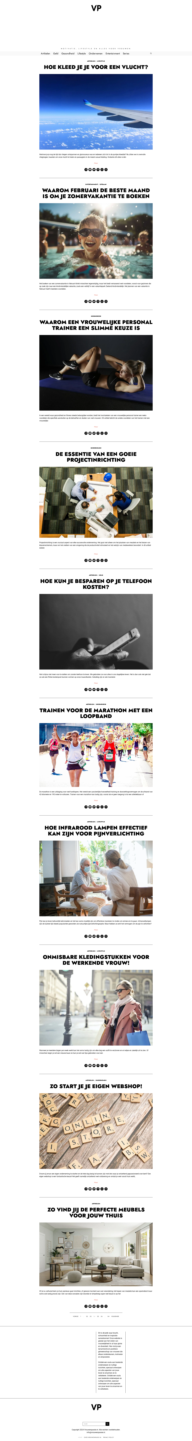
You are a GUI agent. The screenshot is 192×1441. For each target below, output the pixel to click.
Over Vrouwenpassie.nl (92, 1437)
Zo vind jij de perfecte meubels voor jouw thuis (96, 1212)
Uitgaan (103, 184)
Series (126, 53)
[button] (107, 1424)
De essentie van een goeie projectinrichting (96, 457)
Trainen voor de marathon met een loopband (96, 713)
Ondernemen (96, 53)
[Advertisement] (96, 31)
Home (80, 1437)
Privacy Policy (108, 1437)
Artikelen (45, 53)
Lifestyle (82, 53)
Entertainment (113, 53)
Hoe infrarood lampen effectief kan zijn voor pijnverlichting (96, 830)
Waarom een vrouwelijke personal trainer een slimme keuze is (96, 325)
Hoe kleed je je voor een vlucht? (96, 67)
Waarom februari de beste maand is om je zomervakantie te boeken (96, 193)
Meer (96, 163)
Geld (55, 53)
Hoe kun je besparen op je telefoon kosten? (96, 584)
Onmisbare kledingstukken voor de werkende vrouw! (96, 960)
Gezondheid (67, 53)
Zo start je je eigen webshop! (96, 1086)
